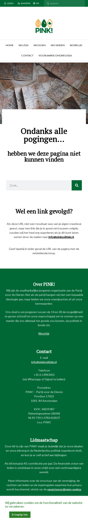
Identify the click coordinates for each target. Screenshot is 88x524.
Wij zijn (23, 45)
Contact (27, 55)
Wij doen (40, 45)
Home (10, 45)
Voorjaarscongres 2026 (55, 55)
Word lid (76, 45)
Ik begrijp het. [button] (20, 514)
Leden (10, 3)
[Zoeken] (77, 185)
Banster (25, 3)
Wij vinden (58, 45)
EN (37, 3)
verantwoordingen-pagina (64, 489)
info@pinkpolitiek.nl (61, 237)
